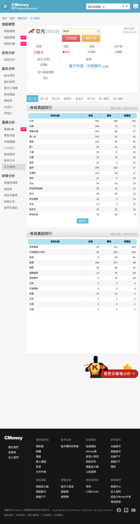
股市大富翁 (67, 486)
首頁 (4, 18)
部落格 (12, 452)
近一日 (32, 98)
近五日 (79, 98)
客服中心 (116, 486)
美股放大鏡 (92, 466)
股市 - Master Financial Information (30, 6)
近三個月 (118, 98)
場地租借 (116, 501)
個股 (12, 18)
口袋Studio (92, 491)
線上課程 (41, 461)
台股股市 (116, 446)
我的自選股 (94, 6)
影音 (38, 466)
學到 (88, 486)
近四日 (67, 98)
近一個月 (104, 98)
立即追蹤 (71, 38)
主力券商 (35, 18)
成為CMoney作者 (121, 496)
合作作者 (41, 471)
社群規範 (46, 515)
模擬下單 (90, 38)
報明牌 (65, 496)
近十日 (91, 98)
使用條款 (20, 515)
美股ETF (115, 461)
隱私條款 (8, 515)
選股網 (65, 491)
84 (45, 78)
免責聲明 (58, 515)
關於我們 (13, 447)
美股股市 (116, 451)
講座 (38, 456)
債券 (113, 466)
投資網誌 (91, 446)
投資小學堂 (92, 456)
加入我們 (13, 457)
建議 (135, 6)
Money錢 (91, 451)
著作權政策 (33, 515)
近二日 (44, 98)
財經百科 (91, 461)
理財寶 (40, 446)
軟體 (38, 451)
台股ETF (115, 456)
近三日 (56, 98)
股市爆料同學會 (70, 446)
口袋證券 (91, 471)
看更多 (82, 221)
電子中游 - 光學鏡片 (85, 66)
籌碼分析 (22, 18)
